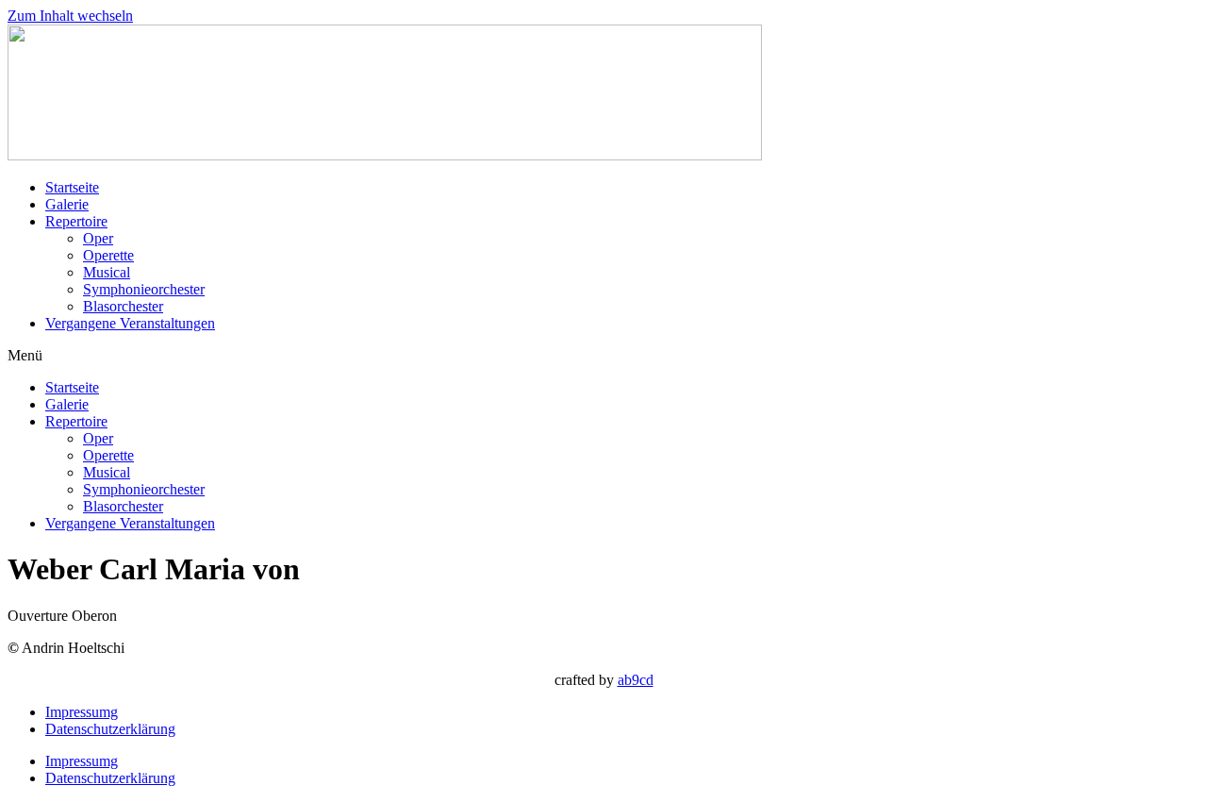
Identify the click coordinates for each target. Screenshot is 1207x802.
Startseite (72, 187)
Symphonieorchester (144, 289)
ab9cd (635, 680)
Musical (106, 272)
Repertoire (76, 221)
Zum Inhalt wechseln (70, 16)
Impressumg (81, 712)
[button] (603, 355)
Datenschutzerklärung (110, 729)
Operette (108, 255)
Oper (98, 238)
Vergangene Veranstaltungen (130, 323)
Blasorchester (123, 306)
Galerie (67, 204)
